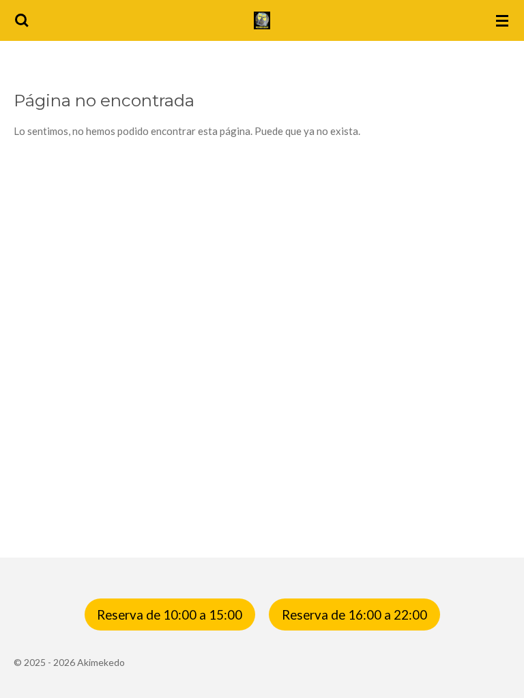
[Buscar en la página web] (22, 20)
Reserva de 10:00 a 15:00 (169, 614)
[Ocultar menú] (502, 20)
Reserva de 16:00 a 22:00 (354, 614)
